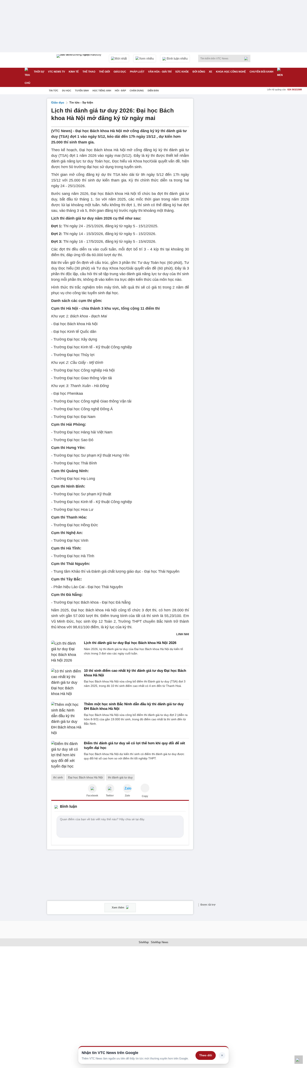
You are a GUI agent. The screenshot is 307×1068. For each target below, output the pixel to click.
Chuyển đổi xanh (261, 71)
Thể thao (88, 71)
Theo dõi (205, 1055)
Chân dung (137, 90)
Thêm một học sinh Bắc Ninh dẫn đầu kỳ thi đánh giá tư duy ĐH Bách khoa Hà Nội (134, 706)
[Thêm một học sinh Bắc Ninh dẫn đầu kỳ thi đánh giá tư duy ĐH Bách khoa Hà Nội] (66, 719)
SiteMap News (159, 942)
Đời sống (199, 71)
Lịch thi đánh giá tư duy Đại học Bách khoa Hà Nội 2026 (130, 643)
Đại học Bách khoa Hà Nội (85, 777)
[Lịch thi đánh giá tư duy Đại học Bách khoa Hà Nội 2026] (66, 652)
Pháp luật (137, 71)
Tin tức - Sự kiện (81, 102)
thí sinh (58, 777)
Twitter (110, 795)
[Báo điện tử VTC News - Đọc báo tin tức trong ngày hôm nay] (80, 60)
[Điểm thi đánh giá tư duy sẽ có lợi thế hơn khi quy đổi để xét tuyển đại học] (66, 755)
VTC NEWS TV (56, 71)
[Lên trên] (298, 1059)
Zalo (127, 795)
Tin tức (53, 90)
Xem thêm (118, 907)
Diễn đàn (153, 90)
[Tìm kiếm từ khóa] (247, 58)
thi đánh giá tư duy (120, 777)
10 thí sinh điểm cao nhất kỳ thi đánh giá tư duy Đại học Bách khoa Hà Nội (135, 673)
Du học (66, 90)
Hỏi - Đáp (120, 90)
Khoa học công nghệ (231, 71)
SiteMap (144, 942)
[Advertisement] (228, 161)
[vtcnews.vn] (92, 788)
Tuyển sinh (82, 90)
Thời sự (39, 71)
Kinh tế (74, 71)
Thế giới (104, 71)
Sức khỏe (182, 71)
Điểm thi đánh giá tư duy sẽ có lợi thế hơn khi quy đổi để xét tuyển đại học (134, 745)
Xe (210, 71)
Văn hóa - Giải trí (159, 71)
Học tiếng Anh (102, 90)
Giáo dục (120, 71)
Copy (145, 796)
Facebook (92, 795)
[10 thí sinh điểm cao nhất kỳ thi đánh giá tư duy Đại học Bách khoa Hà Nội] (66, 682)
